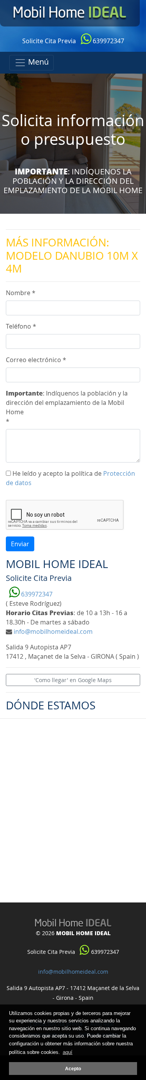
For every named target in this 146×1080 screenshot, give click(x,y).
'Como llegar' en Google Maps (73, 680)
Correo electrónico (36, 359)
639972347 (107, 41)
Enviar (20, 544)
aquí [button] (67, 1052)
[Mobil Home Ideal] (70, 13)
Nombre (20, 292)
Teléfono (21, 326)
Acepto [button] (73, 1068)
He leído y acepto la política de (70, 478)
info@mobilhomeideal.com (53, 631)
